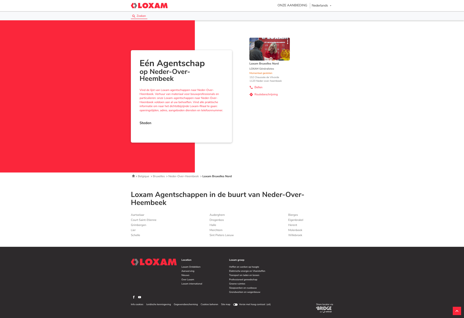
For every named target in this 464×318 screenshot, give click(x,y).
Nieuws (185, 275)
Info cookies (137, 304)
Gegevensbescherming (186, 304)
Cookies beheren (209, 304)
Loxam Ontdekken (190, 267)
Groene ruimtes (237, 284)
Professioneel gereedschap (243, 280)
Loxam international (191, 284)
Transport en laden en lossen (244, 275)
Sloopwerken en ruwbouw (243, 288)
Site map (225, 304)
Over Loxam (187, 280)
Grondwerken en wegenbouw (244, 292)
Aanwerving (187, 271)
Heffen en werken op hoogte (244, 267)
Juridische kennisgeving (158, 304)
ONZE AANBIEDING (292, 5)
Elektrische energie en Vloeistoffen (247, 271)
